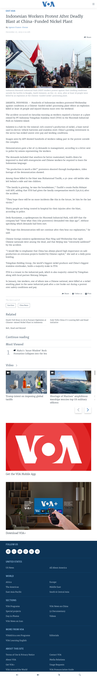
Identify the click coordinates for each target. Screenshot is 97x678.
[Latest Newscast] (17, 675)
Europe (53, 582)
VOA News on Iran (14, 621)
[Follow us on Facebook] (8, 551)
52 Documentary (57, 611)
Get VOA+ (10, 664)
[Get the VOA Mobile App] (48, 447)
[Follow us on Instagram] (25, 551)
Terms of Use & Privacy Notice (20, 655)
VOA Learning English (16, 640)
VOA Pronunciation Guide (62, 669)
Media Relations (57, 659)
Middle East (55, 587)
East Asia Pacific (14, 592)
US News (10, 568)
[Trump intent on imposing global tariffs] (26, 382)
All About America (58, 568)
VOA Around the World (16, 669)
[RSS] (31, 551)
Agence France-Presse (18, 27)
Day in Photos (12, 616)
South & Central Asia (59, 592)
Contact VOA (55, 655)
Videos (53, 616)
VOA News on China (59, 606)
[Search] (80, 675)
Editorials (54, 635)
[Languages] (59, 675)
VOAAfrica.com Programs (18, 635)
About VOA (11, 659)
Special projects (13, 611)
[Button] (87, 37)
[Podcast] (37, 551)
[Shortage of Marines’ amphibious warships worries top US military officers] (70, 382)
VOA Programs (13, 606)
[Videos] (38, 675)
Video (10, 365)
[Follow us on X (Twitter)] (14, 551)
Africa (9, 582)
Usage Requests (57, 664)
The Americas (12, 587)
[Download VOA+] (48, 506)
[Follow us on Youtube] (19, 551)
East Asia (10, 11)
